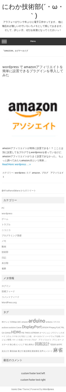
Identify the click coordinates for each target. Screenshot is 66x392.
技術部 (5, 252)
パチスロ (27, 340)
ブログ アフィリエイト (41, 340)
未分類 (5, 263)
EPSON (45, 327)
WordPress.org (9, 302)
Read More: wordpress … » (16, 164)
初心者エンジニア (17, 344)
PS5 (22, 333)
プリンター (56, 340)
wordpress (20, 172)
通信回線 (13, 351)
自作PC (59, 344)
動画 (4, 246)
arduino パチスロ (53, 322)
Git (3, 333)
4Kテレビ (5, 322)
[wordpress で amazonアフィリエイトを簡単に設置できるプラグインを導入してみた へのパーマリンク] (33, 140)
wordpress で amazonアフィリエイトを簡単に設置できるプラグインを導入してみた (32, 71)
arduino (36, 321)
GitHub (8, 333)
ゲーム (5, 219)
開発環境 (35, 351)
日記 (4, 257)
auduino (12, 327)
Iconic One (17, 389)
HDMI (16, 332)
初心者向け (29, 344)
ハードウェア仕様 (52, 336)
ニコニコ (6, 230)
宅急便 (53, 344)
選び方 (20, 351)
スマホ (15, 336)
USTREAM (34, 333)
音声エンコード (46, 351)
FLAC (58, 327)
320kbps (13, 322)
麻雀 (58, 350)
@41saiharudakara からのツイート (19, 190)
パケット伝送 (17, 340)
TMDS (27, 333)
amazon (36, 172)
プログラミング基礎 (11, 235)
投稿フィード (8, 291)
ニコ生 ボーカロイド (35, 336)
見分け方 (5, 351)
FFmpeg (52, 327)
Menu (33, 41)
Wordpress (48, 389)
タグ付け (22, 336)
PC (3, 208)
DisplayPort (32, 327)
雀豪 (4, 268)
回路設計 (42, 344)
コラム (9, 336)
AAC (19, 322)
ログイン (6, 286)
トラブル (6, 224)
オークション (45, 333)
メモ (4, 241)
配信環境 (27, 351)
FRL (62, 327)
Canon (18, 327)
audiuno (5, 327)
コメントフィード (10, 297)
